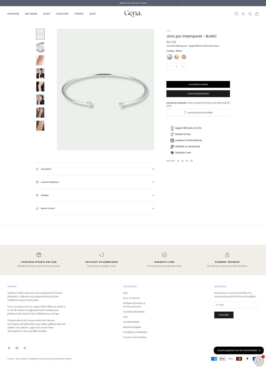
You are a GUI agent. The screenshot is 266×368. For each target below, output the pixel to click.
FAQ (125, 293)
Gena (168, 31)
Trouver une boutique (135, 337)
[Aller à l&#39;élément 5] (40, 86)
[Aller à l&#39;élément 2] (40, 47)
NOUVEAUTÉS (13, 13)
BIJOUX (46, 13)
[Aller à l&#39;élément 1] (40, 34)
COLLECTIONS (62, 13)
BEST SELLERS (31, 13)
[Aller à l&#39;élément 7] (40, 112)
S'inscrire (224, 314)
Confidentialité (131, 321)
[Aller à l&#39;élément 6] (40, 99)
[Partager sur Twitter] (182, 161)
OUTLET (92, 13)
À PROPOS (79, 13)
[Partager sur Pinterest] (187, 161)
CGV (125, 316)
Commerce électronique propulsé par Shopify (50, 359)
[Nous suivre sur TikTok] (24, 348)
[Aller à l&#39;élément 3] (40, 60)
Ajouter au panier (198, 84)
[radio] (169, 56)
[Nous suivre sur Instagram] (16, 348)
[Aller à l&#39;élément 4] (40, 73)
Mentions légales (132, 327)
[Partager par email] (191, 161)
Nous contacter (131, 298)
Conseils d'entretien (134, 311)
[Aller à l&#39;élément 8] (40, 125)
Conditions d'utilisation (135, 332)
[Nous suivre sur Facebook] (8, 348)
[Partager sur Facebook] (178, 161)
